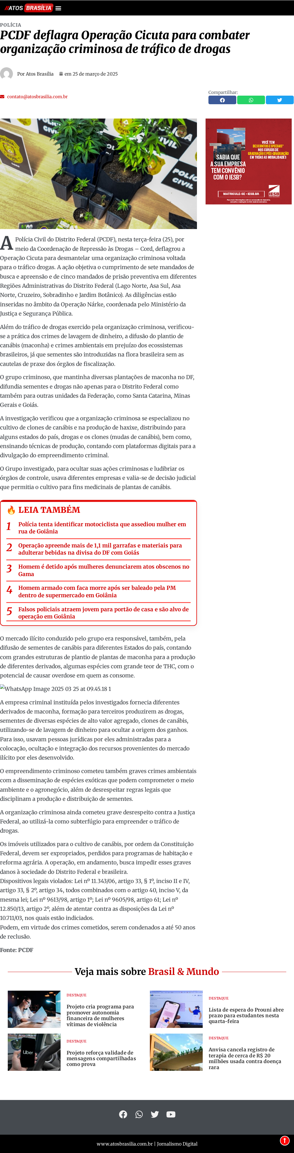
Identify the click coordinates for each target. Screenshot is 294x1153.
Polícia (10, 25)
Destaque (76, 995)
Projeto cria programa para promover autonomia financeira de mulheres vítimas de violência (100, 1015)
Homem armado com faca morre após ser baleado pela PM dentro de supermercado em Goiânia (97, 591)
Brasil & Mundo (183, 971)
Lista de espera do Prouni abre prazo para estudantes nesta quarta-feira (246, 1016)
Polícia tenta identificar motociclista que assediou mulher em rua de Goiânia (102, 528)
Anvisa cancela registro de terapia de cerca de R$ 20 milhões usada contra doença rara (245, 1058)
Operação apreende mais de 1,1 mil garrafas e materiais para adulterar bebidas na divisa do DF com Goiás (100, 549)
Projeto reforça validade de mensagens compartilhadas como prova (101, 1059)
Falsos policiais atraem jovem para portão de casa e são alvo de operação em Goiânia (103, 613)
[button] (58, 8)
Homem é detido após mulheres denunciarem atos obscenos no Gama (103, 570)
